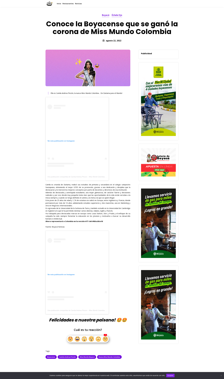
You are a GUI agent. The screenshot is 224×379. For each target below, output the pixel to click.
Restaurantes (68, 3)
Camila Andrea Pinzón (67, 357)
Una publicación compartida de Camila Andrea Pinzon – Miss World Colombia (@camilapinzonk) (82, 177)
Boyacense (51, 357)
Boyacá (105, 15)
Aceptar (170, 375)
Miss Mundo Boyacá (87, 357)
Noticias (78, 3)
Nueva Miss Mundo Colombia (109, 357)
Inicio (59, 3)
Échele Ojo (117, 15)
